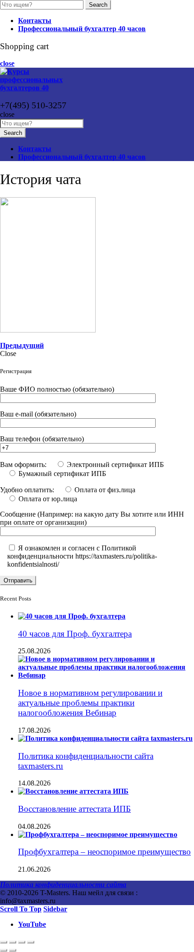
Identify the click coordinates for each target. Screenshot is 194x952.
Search (98, 4)
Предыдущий (22, 345)
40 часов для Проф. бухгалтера (75, 633)
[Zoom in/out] (30, 942)
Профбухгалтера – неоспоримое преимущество (104, 851)
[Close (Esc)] (3, 942)
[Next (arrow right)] (12, 950)
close (7, 63)
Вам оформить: (24, 464)
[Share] (12, 942)
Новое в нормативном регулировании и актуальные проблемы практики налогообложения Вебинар (90, 702)
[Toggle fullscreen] (21, 942)
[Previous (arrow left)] (3, 950)
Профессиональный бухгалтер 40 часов (82, 28)
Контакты (34, 20)
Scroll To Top (21, 909)
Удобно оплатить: (28, 490)
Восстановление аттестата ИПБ (74, 808)
